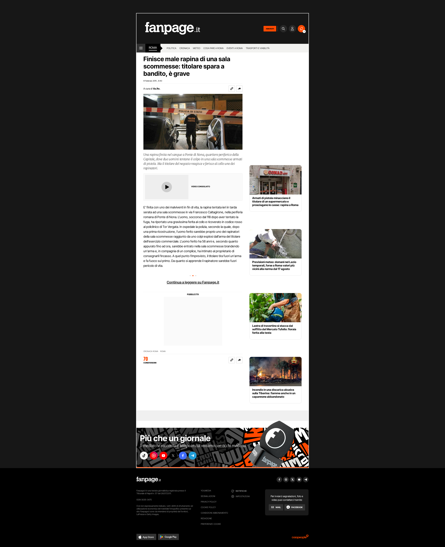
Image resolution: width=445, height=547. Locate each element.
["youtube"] (163, 456)
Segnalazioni (208, 496)
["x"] (173, 456)
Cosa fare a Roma (213, 48)
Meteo (196, 48)
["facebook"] (183, 456)
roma (153, 47)
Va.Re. (156, 88)
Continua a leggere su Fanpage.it (193, 282)
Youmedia (206, 490)
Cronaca (184, 48)
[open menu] (140, 48)
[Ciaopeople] (300, 537)
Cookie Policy (208, 507)
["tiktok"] (144, 456)
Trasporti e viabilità (257, 48)
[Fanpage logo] (168, 28)
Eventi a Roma (235, 48)
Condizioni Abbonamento (214, 513)
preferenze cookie (211, 524)
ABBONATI (270, 29)
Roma (163, 351)
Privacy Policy (208, 501)
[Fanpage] (148, 479)
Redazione (206, 518)
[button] (239, 89)
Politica (171, 48)
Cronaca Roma (150, 351)
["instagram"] (154, 456)
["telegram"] (193, 456)
